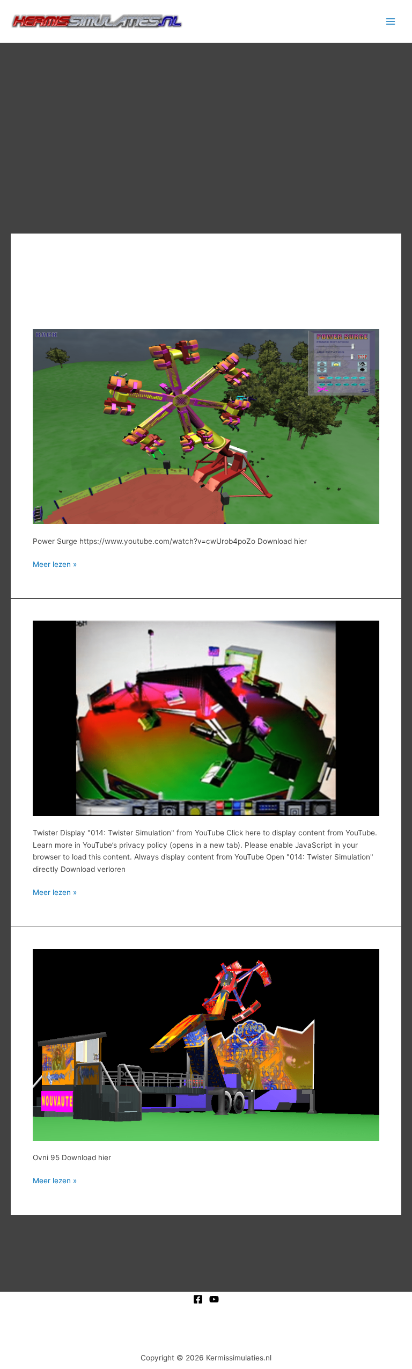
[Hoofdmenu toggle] (391, 21)
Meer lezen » (55, 563)
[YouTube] (214, 1299)
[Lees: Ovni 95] (206, 1044)
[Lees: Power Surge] (206, 425)
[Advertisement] (206, 123)
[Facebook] (198, 1299)
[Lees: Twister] (206, 717)
